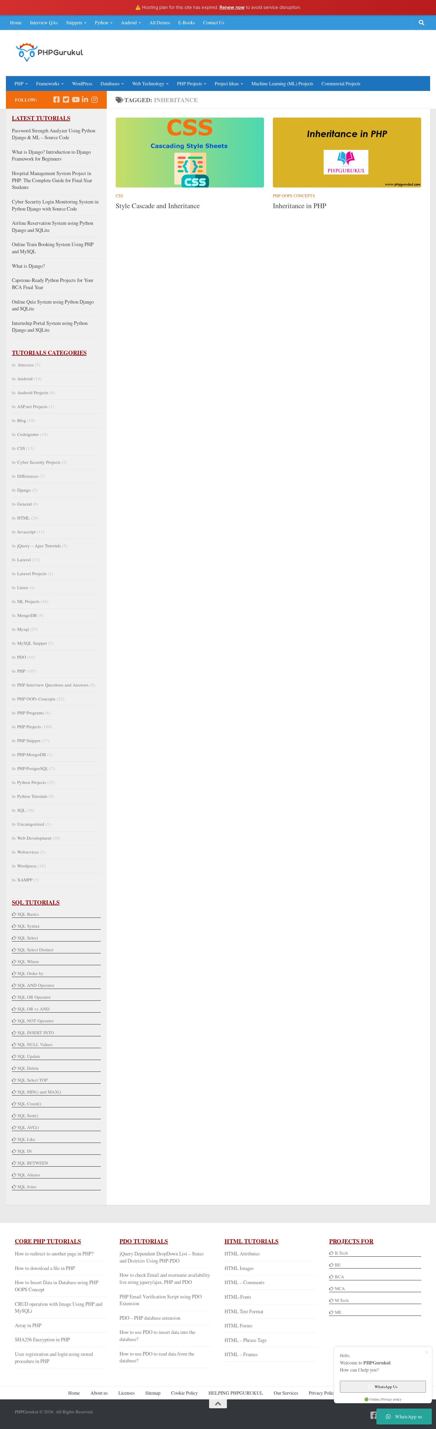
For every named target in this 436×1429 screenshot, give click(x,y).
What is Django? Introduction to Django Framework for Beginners (51, 155)
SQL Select (27, 938)
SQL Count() (29, 1103)
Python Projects (31, 782)
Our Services (286, 1393)
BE (337, 1265)
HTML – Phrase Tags (246, 1340)
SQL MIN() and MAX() (39, 1092)
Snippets (74, 22)
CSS (119, 195)
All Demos (159, 22)
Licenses (126, 1393)
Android (129, 22)
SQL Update (28, 1056)
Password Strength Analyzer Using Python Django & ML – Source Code (53, 134)
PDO (21, 657)
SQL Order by (30, 973)
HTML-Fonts (238, 1296)
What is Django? (28, 265)
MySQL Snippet (32, 643)
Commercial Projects (341, 83)
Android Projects (32, 392)
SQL (21, 810)
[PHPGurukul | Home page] (50, 52)
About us (99, 1393)
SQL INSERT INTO (35, 1032)
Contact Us (213, 22)
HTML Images (239, 1268)
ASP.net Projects (32, 406)
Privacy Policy (322, 1393)
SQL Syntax (28, 926)
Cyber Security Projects (39, 462)
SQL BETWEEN (32, 1163)
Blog (21, 420)
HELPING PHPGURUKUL (236, 1393)
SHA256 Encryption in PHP (42, 1339)
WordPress (82, 83)
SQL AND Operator (35, 985)
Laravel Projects (32, 573)
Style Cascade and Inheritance (158, 205)
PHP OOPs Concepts (294, 195)
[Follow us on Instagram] (94, 99)
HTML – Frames (241, 1354)
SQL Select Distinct (35, 949)
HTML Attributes (242, 1253)
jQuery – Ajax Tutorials (39, 545)
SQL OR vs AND (33, 1009)
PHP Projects (189, 83)
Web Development (34, 838)
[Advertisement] (313, 52)
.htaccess (25, 365)
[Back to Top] (218, 1403)
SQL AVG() (28, 1127)
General (24, 504)
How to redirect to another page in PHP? (54, 1253)
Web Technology (148, 83)
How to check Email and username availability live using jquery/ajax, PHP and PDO (165, 1278)
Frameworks (47, 83)
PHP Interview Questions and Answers (53, 685)
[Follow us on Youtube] (75, 99)
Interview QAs (44, 22)
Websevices (28, 852)
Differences (27, 476)
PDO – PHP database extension (150, 1317)
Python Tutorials (32, 796)
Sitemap (152, 1393)
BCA (339, 1276)
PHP (19, 83)
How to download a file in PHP (45, 1268)
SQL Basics (28, 914)
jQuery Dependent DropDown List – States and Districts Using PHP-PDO (162, 1257)
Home (16, 22)
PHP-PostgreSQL (32, 768)
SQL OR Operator (34, 997)
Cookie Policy (184, 1393)
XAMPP (24, 880)
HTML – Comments (245, 1282)
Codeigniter (28, 434)
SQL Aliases (28, 1175)
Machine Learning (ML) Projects (282, 83)
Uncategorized (30, 824)
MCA (340, 1288)
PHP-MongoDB (31, 754)
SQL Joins (26, 1186)
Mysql (23, 629)
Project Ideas (227, 83)
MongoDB (27, 615)
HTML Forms (238, 1325)
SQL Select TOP (32, 1080)
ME (338, 1312)
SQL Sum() (27, 1115)
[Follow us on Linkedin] (84, 99)
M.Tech (342, 1300)
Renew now (232, 7)
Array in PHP (28, 1325)
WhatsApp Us (386, 1386)
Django (24, 490)
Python (101, 22)
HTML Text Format (244, 1311)
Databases (110, 83)
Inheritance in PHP (299, 205)
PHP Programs (30, 713)
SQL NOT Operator (35, 1021)
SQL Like (26, 1139)
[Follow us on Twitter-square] (65, 99)
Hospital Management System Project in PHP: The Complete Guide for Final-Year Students (52, 180)
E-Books (186, 22)
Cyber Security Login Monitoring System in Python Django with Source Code (55, 205)
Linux (22, 587)
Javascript (26, 532)
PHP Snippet (28, 740)
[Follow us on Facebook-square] (56, 99)
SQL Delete (28, 1068)
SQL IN (24, 1151)
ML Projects (28, 601)
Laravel (24, 559)
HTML (23, 518)
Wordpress (27, 866)
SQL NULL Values (34, 1044)
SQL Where (28, 961)
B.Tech (341, 1253)
